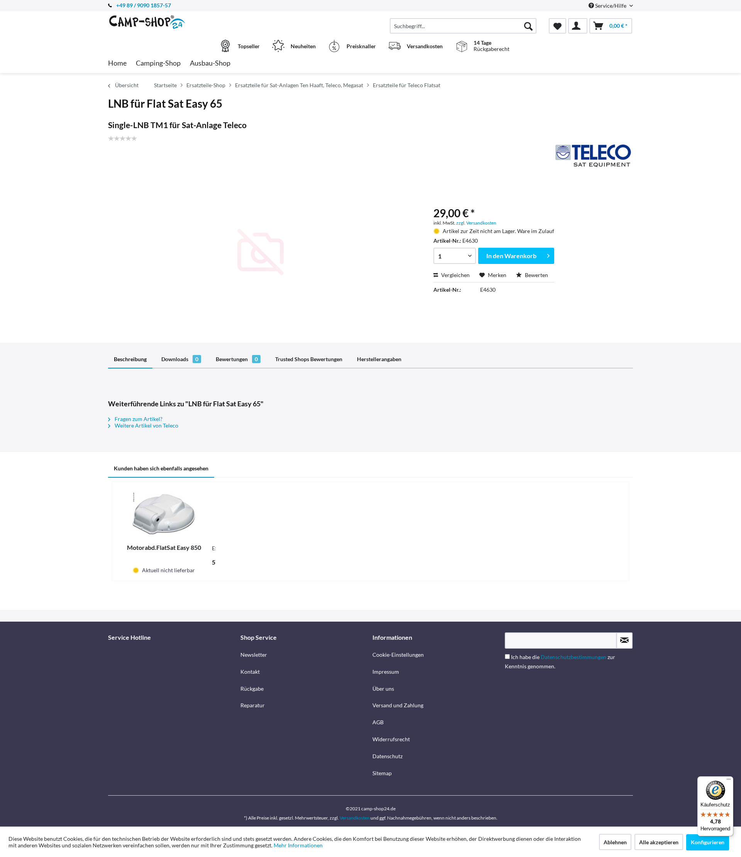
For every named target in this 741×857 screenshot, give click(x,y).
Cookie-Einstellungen (398, 654)
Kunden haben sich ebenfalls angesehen (161, 468)
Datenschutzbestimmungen (573, 657)
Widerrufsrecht (391, 739)
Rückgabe (252, 688)
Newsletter (253, 654)
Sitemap (382, 773)
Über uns (383, 688)
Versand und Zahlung (397, 705)
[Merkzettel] (557, 26)
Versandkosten (355, 818)
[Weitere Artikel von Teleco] (593, 155)
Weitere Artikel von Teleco (145, 425)
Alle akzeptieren (658, 842)
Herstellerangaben (379, 359)
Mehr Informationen (298, 845)
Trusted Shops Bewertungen (308, 359)
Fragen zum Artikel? (137, 419)
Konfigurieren (707, 842)
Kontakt (250, 671)
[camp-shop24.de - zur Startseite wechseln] (173, 22)
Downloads (179, 359)
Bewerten (536, 275)
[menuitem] (463, 26)
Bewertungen (237, 359)
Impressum (385, 671)
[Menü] (728, 781)
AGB (378, 722)
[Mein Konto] (577, 26)
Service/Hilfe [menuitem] (611, 5)
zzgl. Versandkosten (476, 223)
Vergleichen (455, 275)
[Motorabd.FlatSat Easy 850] (164, 513)
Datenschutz (387, 756)
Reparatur (252, 705)
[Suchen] (528, 26)
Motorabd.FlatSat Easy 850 (164, 547)
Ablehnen (615, 842)
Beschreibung (130, 359)
